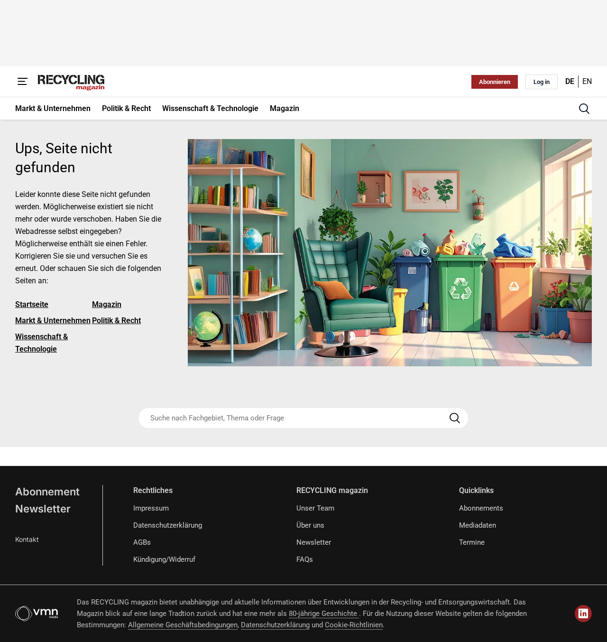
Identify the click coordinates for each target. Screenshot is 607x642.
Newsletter (43, 508)
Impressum (151, 508)
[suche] (584, 108)
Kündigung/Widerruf (164, 559)
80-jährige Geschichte (324, 613)
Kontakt (27, 539)
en (587, 81)
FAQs (304, 559)
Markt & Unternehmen (53, 320)
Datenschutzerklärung (167, 525)
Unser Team (315, 508)
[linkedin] (583, 613)
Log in (541, 81)
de (569, 81)
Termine (472, 542)
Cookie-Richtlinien (354, 625)
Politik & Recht (116, 320)
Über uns (310, 525)
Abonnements (481, 508)
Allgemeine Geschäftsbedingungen (183, 625)
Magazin (106, 304)
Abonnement (47, 491)
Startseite (31, 304)
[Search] (454, 418)
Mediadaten (477, 525)
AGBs (142, 542)
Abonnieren (494, 81)
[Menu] (22, 81)
